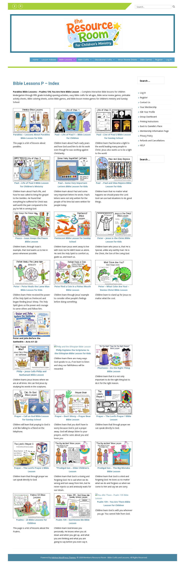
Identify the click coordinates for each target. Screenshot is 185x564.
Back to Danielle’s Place (151, 126)
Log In (169, 59)
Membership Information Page (154, 131)
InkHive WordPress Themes (64, 557)
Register (159, 59)
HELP (142, 145)
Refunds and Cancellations (152, 140)
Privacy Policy (146, 135)
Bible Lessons (65, 59)
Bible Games (146, 59)
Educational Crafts (103, 59)
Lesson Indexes (48, 59)
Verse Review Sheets (127, 59)
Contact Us (145, 102)
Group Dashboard (148, 116)
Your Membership (148, 107)
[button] (74, 59)
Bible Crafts (83, 59)
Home (35, 59)
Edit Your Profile (147, 111)
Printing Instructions (149, 121)
